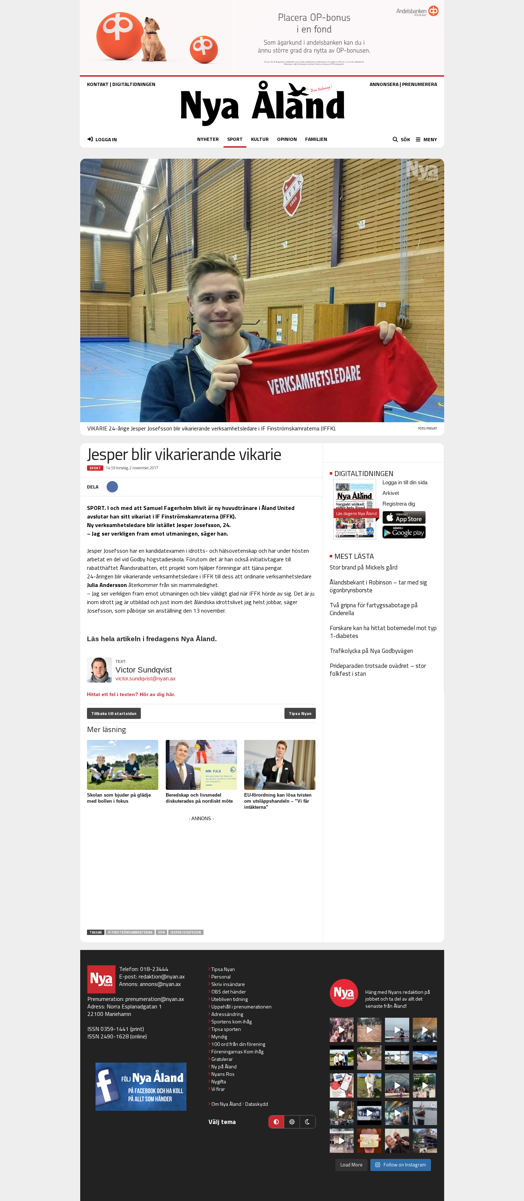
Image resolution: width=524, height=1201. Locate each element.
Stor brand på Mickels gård (363, 567)
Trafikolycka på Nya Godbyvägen (371, 650)
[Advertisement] (201, 873)
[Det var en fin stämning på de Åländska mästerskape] (369, 1030)
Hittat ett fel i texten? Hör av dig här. (131, 694)
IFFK (161, 932)
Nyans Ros (223, 1074)
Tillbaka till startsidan (114, 713)
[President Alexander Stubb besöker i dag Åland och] (369, 1058)
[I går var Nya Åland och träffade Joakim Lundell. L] (397, 1141)
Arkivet (390, 493)
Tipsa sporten (226, 1029)
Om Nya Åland (226, 1104)
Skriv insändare (228, 984)
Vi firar (218, 1089)
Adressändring (227, 1014)
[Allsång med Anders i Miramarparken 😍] (369, 1113)
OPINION (287, 139)
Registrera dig (398, 504)
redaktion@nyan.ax (162, 976)
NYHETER (208, 139)
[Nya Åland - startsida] (263, 128)
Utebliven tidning (229, 999)
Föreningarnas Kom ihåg (237, 1051)
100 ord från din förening (238, 1044)
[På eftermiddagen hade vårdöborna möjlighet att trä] (342, 1058)
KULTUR (260, 139)
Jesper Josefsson (186, 932)
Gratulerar (222, 1059)
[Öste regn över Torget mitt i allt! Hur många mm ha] (342, 1141)
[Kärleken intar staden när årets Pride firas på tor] (342, 1030)
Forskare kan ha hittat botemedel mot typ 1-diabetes (383, 631)
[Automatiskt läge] (276, 1121)
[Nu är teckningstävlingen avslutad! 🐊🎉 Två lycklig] (369, 1141)
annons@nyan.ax (160, 984)
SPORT (235, 139)
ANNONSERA (384, 84)
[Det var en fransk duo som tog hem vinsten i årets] (397, 1058)
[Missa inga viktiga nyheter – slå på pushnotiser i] (342, 1085)
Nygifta (218, 1081)
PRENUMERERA (419, 84)
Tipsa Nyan (300, 713)
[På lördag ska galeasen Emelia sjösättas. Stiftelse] (425, 1141)
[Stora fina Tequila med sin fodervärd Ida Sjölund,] (369, 1085)
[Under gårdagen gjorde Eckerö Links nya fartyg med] (425, 1058)
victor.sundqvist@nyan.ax (145, 678)
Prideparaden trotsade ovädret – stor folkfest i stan (378, 669)
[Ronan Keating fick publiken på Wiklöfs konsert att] (342, 1113)
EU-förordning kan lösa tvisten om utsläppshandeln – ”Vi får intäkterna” (278, 801)
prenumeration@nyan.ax (154, 999)
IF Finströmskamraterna (130, 932)
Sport (95, 468)
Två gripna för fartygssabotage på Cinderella (374, 609)
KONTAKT (98, 84)
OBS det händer (228, 991)
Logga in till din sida (404, 482)
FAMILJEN (316, 139)
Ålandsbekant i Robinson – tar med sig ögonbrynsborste (378, 586)
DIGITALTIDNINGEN (133, 84)
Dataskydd (256, 1104)
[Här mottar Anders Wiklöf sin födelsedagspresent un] (397, 1113)
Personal (221, 976)
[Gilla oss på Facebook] (141, 1087)
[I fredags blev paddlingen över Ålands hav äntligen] (397, 1030)
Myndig (219, 1036)
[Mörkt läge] (307, 1121)
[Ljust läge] (292, 1121)
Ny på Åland (224, 1066)
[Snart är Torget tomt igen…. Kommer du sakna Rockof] (425, 1085)
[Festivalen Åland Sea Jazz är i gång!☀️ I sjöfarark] (425, 1030)
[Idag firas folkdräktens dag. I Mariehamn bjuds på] (397, 1085)
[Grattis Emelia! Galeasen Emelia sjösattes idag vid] (425, 1113)
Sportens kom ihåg (231, 1021)
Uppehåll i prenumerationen (241, 1006)
